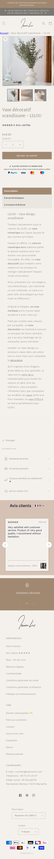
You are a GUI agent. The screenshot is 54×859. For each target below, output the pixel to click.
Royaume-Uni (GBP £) (25, 815)
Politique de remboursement (21, 694)
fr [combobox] (40, 505)
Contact (10, 726)
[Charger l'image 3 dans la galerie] (40, 95)
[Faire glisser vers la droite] (50, 96)
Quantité (6, 138)
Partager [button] (10, 440)
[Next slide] (49, 545)
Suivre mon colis (14, 733)
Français (25, 831)
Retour (9, 747)
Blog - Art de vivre (16, 659)
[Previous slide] (5, 545)
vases (29, 395)
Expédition (11, 740)
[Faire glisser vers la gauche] (3, 96)
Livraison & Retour (15, 204)
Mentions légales (15, 666)
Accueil (4, 33)
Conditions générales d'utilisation (23, 687)
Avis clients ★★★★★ (18, 653)
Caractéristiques (14, 197)
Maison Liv (30, 853)
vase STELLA (35, 399)
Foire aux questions (16, 720)
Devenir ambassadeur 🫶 (19, 713)
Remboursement (14, 754)
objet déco (27, 374)
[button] (3, 23)
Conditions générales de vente (22, 680)
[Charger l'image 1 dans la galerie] (13, 95)
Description (11, 190)
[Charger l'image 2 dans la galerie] (27, 95)
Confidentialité (13, 673)
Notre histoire (13, 646)
